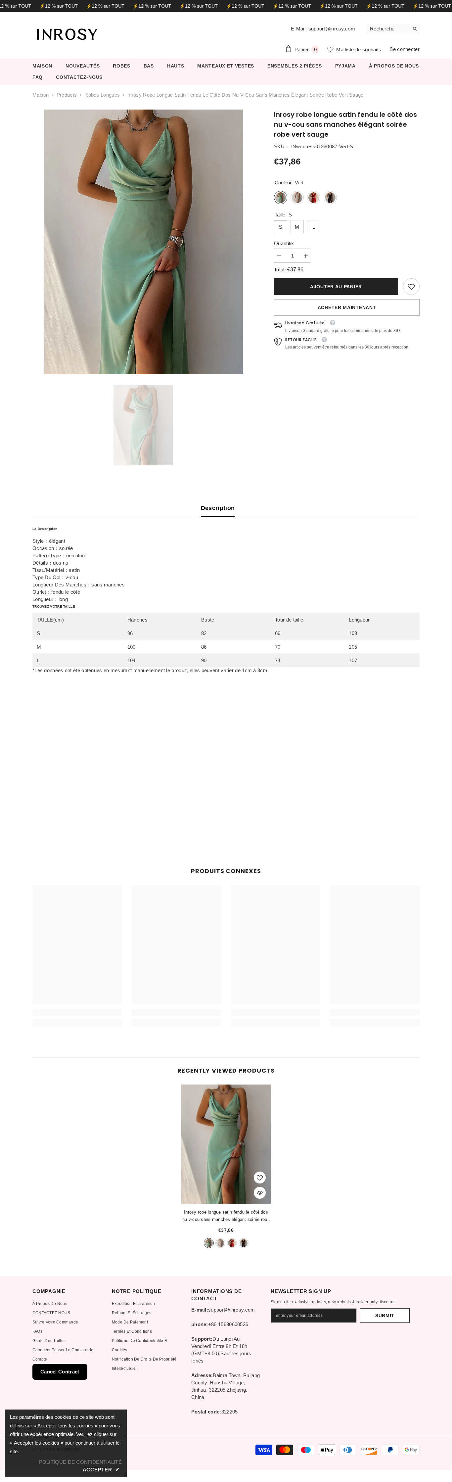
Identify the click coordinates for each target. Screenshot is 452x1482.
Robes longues (102, 95)
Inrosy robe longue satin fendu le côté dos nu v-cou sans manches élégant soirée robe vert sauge (226, 1216)
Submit (384, 1315)
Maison (40, 95)
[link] (411, 286)
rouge (232, 1243)
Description (218, 508)
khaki (220, 1243)
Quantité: (284, 243)
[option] (143, 242)
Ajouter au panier (336, 286)
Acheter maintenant (347, 307)
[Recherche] (393, 29)
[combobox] (388, 29)
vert (209, 1243)
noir (244, 1243)
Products (67, 95)
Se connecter (404, 49)
